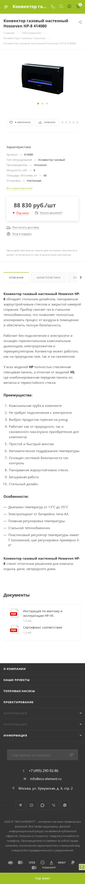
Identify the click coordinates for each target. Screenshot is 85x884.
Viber (53, 805)
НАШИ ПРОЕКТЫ (16, 680)
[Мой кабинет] (69, 7)
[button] (38, 103)
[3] (69, 122)
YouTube (31, 805)
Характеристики (48, 277)
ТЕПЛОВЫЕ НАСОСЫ (19, 691)
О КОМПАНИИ (14, 669)
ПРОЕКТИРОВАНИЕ (18, 702)
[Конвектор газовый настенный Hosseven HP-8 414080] (42, 78)
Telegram (20, 805)
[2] (66, 122)
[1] (62, 122)
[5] (77, 122)
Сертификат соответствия (42, 627)
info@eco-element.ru (45, 779)
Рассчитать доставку (25, 227)
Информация (15, 735)
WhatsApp (65, 805)
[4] (73, 122)
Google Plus (42, 805)
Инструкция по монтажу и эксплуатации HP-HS (42, 613)
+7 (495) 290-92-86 (43, 770)
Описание (16, 277)
